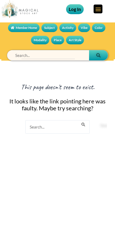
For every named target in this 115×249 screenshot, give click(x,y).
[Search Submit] (83, 121)
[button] (98, 9)
